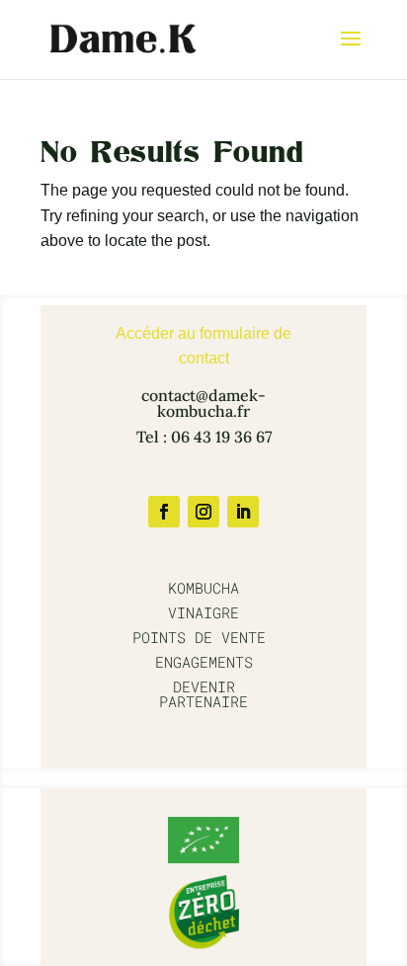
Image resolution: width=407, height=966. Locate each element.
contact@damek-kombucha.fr (203, 403)
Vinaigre (203, 612)
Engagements (204, 662)
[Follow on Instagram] (203, 511)
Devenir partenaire (203, 694)
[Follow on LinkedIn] (243, 511)
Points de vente (203, 637)
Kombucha (203, 588)
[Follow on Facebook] (164, 511)
